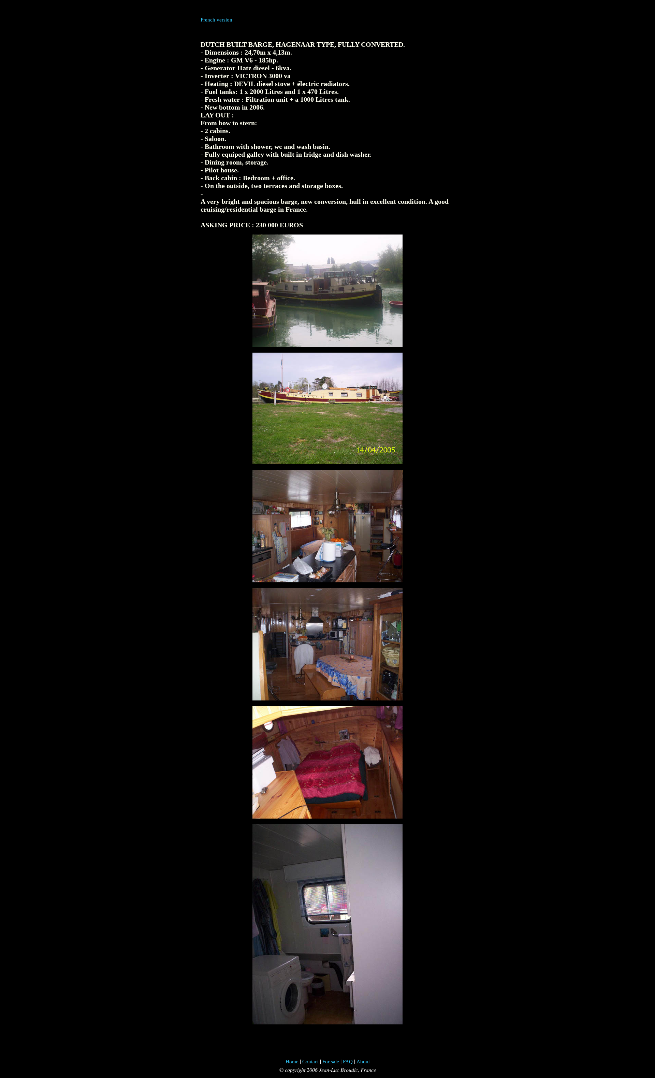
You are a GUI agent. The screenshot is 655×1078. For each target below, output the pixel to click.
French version (216, 20)
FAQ (348, 1061)
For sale (330, 1061)
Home (292, 1061)
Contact (310, 1061)
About (363, 1061)
